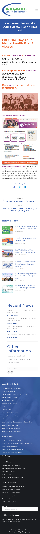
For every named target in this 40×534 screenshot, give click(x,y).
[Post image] (7, 230)
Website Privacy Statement (11, 502)
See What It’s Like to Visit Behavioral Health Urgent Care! (25, 251)
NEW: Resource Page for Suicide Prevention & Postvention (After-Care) (26, 275)
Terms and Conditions (9, 499)
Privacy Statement (13, 362)
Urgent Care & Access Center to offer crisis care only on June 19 (21, 319)
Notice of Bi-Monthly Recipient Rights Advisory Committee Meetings (25, 264)
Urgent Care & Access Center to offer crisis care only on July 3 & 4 (21, 311)
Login (29, 532)
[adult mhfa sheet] (20, 141)
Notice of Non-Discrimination (16, 356)
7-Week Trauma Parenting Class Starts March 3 (25, 239)
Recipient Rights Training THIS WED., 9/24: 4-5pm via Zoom (25, 286)
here (11, 85)
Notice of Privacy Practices (11, 496)
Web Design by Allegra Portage (18, 532)
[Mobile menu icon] (36, 9)
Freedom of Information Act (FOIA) (18, 359)
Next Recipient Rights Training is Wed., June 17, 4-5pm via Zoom (26, 227)
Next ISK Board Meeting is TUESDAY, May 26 (21, 334)
